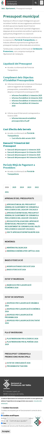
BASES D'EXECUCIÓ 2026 (16, 269)
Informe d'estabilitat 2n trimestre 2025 (27, 98)
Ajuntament (10, 8)
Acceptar (6, 431)
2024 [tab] (22, 187)
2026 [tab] (7, 187)
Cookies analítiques (11, 415)
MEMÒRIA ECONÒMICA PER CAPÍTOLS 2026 (23, 251)
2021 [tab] (7, 192)
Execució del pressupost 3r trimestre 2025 (23, 155)
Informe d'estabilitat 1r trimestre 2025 (27, 95)
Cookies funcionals (10, 408)
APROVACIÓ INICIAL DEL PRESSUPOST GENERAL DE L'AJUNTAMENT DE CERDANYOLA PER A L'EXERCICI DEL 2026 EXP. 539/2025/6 (22, 207)
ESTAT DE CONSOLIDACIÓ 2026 (18, 363)
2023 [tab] (29, 187)
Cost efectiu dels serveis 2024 (23, 138)
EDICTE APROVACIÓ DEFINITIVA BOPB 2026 (23, 232)
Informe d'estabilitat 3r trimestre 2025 (27, 100)
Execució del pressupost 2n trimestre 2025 (24, 152)
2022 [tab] (37, 187)
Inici (3, 8)
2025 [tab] (14, 187)
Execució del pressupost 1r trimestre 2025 (23, 149)
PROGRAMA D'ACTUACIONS (17, 366)
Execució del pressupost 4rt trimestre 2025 (24, 157)
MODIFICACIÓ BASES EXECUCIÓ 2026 (21, 266)
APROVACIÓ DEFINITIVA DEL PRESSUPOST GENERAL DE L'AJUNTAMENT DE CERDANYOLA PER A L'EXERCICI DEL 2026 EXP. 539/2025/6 (22, 215)
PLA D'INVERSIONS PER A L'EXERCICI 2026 (22, 338)
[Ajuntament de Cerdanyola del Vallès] (2, 2)
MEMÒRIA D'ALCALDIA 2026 (17, 247)
